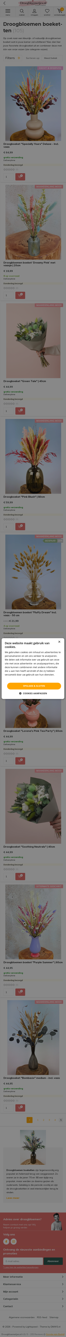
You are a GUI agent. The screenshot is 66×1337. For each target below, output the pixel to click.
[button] (33, 693)
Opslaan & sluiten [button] (34, 685)
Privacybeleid (12, 678)
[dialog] (33, 668)
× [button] (59, 642)
